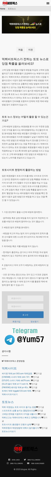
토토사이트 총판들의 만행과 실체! (17, 424)
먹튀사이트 (9, 368)
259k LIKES (16, 460)
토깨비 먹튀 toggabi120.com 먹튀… (17, 391)
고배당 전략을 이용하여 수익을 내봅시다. (20, 414)
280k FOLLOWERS (16, 463)
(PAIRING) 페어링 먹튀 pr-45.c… (15, 387)
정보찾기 (34, 321)
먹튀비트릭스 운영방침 (14, 361)
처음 (20, 49)
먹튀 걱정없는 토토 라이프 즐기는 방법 (19, 407)
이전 (30, 49)
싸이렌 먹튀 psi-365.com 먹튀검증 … (18, 373)
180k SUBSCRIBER (37, 463)
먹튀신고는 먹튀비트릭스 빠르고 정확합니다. (21, 417)
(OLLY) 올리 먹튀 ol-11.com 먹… (15, 384)
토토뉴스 (8, 402)
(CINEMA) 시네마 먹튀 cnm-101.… (16, 377)
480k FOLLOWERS (33, 460)
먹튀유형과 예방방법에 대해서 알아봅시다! (21, 428)
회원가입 (16, 321)
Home (2, 9)
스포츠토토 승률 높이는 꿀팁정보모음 (18, 410)
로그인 (25, 315)
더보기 (10, 394)
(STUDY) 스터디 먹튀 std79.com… (16, 380)
